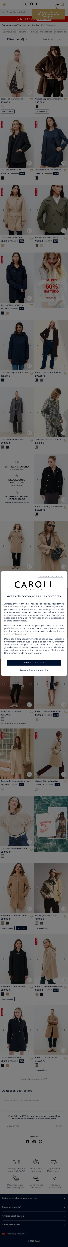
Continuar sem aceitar (50, 576)
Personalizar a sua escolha (33, 670)
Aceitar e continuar (34, 662)
